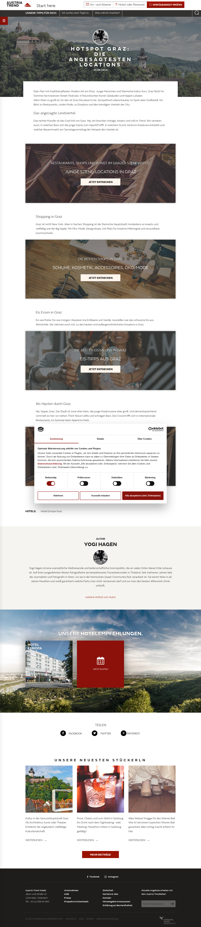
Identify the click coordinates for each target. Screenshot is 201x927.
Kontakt (107, 897)
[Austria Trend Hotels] (19, 4)
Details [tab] (100, 439)
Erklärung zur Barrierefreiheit (117, 905)
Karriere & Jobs (110, 894)
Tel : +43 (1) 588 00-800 (37, 901)
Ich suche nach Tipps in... (76, 12)
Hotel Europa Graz (51, 511)
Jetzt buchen (100, 669)
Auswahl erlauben (100, 495)
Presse (67, 897)
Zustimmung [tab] (56, 439)
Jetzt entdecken (100, 182)
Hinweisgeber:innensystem (116, 901)
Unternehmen (71, 890)
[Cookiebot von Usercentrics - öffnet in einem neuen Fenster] (150, 429)
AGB (66, 894)
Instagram (113, 876)
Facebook (94, 876)
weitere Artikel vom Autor (100, 597)
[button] (134, 4)
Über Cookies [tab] (145, 439)
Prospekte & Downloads (76, 901)
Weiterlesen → (36, 840)
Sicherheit (108, 890)
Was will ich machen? (107, 12)
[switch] (84, 483)
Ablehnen (58, 495)
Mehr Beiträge (100, 854)
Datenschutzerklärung (107, 918)
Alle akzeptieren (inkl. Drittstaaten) (143, 495)
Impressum (70, 918)
